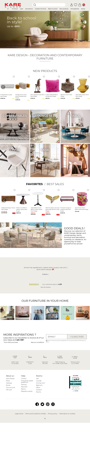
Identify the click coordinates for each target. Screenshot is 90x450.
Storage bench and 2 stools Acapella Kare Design (21, 96)
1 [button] (39, 280)
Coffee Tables (15, 115)
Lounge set (45, 115)
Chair (14, 150)
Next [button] (87, 87)
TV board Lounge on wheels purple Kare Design (65, 209)
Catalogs (9, 383)
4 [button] (43, 280)
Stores (8, 385)
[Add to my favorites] (14, 77)
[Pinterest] (47, 404)
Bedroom (39, 385)
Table (75, 115)
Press (8, 381)
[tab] (35, 184)
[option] (45, 29)
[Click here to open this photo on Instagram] (16, 322)
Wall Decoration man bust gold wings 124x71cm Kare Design (52, 209)
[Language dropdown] (83, 5)
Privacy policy (53, 414)
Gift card (75, 150)
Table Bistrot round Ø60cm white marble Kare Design (36, 209)
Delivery (24, 384)
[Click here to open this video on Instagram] (31, 322)
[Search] (34, 5)
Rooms (38, 392)
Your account (10, 387)
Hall (37, 378)
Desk (45, 150)
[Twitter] (42, 404)
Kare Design (10, 378)
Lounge (38, 381)
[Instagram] (53, 404)
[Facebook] (37, 404)
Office (38, 387)
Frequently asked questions (27, 381)
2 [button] (40, 280)
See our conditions (37, 342)
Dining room (40, 383)
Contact (23, 378)
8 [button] (48, 280)
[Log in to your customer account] (71, 5)
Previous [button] (3, 87)
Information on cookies (67, 414)
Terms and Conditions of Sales (35, 414)
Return (23, 389)
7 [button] (47, 280)
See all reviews (45, 287)
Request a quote (26, 391)
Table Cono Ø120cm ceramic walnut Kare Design (21, 209)
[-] (45, 29)
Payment (24, 387)
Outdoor (39, 390)
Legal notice (19, 414)
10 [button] (51, 280)
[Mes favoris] (75, 4)
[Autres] (9, 9)
